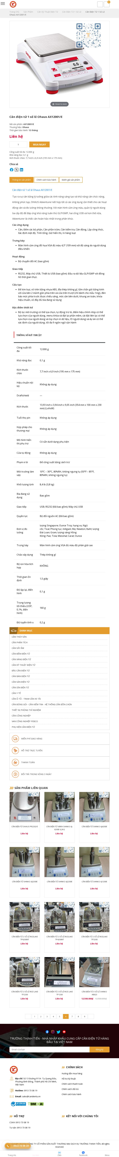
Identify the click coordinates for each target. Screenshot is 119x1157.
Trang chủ (14, 11)
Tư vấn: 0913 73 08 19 (19, 1127)
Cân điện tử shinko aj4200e (94, 826)
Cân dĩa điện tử (20, 687)
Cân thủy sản (19, 636)
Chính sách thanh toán (72, 1083)
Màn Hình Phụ (11, 785)
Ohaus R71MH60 (11, 690)
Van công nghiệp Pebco (25, 721)
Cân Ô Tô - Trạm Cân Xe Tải (26, 698)
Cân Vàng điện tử (21, 659)
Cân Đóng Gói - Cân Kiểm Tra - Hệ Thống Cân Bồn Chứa (42, 704)
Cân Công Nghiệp (21, 715)
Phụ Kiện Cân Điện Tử (23, 727)
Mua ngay (39, 144)
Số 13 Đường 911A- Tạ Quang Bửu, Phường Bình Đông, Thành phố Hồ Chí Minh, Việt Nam (36, 1081)
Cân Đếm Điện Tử (21, 653)
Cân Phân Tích (19, 642)
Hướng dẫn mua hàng (72, 1073)
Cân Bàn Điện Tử (21, 676)
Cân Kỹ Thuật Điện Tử (47, 11)
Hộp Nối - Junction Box (11, 752)
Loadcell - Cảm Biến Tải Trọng (11, 735)
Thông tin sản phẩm (21, 179)
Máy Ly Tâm (11, 797)
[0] (107, 4)
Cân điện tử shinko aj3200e (24, 881)
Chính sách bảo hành (46, 179)
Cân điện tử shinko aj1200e (94, 881)
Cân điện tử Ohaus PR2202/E (24, 826)
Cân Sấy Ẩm (18, 648)
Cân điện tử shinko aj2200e (59, 881)
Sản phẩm (29, 11)
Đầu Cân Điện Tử (21, 670)
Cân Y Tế (16, 693)
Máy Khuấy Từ (11, 807)
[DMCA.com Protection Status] (36, 1103)
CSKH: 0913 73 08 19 (19, 1122)
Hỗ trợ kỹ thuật (69, 1078)
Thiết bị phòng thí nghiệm (26, 710)
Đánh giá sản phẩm (71, 179)
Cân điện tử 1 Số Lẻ (72, 11)
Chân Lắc (11, 764)
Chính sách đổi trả (70, 1089)
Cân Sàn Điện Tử (20, 681)
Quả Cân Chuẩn (11, 774)
